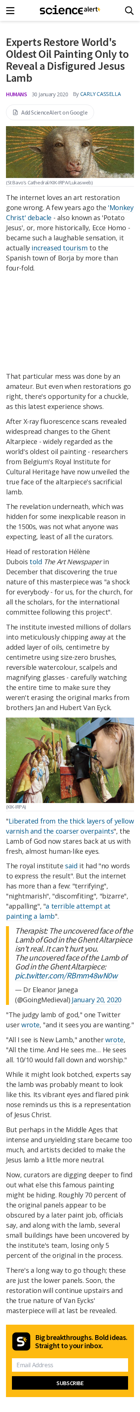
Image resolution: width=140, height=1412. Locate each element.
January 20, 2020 (96, 999)
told (35, 561)
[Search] (129, 10)
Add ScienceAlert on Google (54, 112)
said (71, 865)
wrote (30, 1024)
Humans (16, 94)
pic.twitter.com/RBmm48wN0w (66, 975)
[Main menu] (12, 10)
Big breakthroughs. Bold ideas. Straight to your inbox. (81, 1341)
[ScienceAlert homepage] (70, 10)
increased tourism (59, 247)
